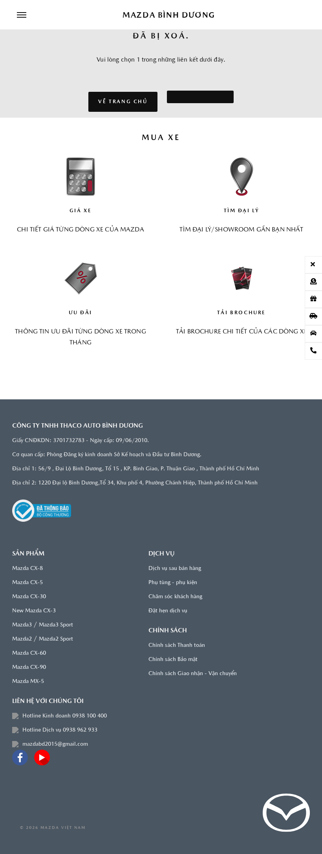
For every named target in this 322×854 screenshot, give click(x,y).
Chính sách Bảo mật (173, 660)
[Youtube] (42, 757)
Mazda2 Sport (56, 639)
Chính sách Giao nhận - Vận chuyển (192, 674)
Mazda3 (22, 625)
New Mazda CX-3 (34, 611)
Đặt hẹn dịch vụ (167, 611)
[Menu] (21, 15)
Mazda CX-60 (29, 653)
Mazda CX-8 (27, 569)
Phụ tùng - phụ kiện (172, 583)
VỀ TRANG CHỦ (122, 101)
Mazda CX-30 (29, 597)
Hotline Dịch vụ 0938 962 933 (59, 730)
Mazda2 (22, 639)
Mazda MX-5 (28, 682)
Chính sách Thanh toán (176, 645)
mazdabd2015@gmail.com (55, 744)
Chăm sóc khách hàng (175, 597)
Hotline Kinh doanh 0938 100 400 (64, 716)
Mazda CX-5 (27, 583)
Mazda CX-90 (29, 667)
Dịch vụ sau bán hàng (174, 569)
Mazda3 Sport (56, 625)
